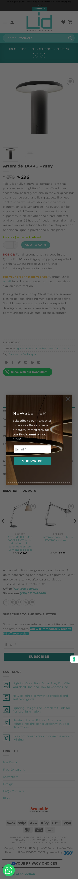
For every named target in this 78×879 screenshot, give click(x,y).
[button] (9, 870)
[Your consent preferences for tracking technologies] (74, 659)
